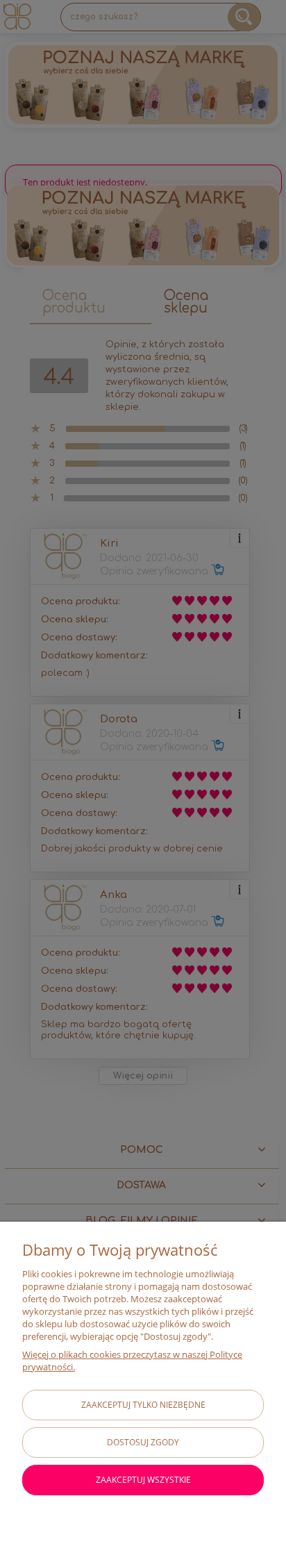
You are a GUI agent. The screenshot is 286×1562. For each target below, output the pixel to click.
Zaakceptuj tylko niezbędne (143, 1405)
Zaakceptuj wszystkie (143, 1480)
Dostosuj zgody (143, 1442)
